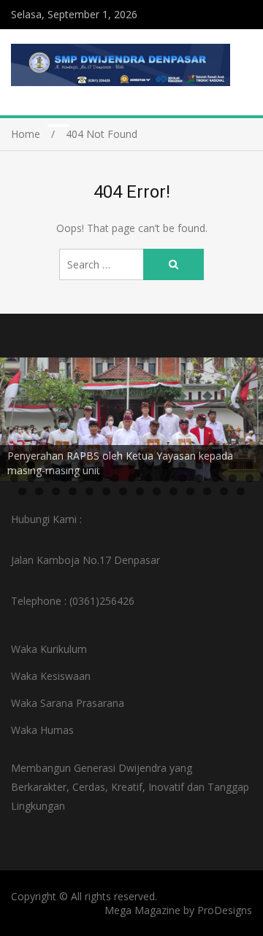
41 (190, 491)
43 (224, 491)
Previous (18, 416)
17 (31, 478)
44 (241, 491)
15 (249, 465)
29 (233, 478)
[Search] (173, 264)
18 (48, 478)
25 (165, 478)
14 (233, 465)
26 (182, 478)
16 (14, 478)
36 (106, 491)
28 (216, 478)
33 (56, 491)
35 (89, 491)
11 (182, 465)
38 (140, 491)
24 (149, 478)
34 (73, 491)
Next (245, 416)
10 (165, 465)
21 (98, 478)
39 (157, 491)
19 (65, 478)
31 (22, 491)
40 (173, 491)
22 (115, 478)
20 (81, 478)
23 (132, 478)
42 (207, 491)
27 (199, 478)
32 (39, 491)
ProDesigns (224, 910)
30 (249, 478)
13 (216, 465)
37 (123, 491)
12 (199, 465)
